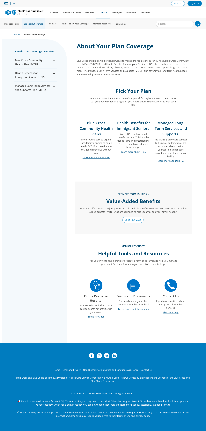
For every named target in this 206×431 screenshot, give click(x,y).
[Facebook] (91, 356)
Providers (145, 12)
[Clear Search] (190, 24)
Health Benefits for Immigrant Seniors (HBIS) (30, 75)
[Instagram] (99, 356)
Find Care (52, 23)
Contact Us (121, 24)
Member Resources (102, 23)
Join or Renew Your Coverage (75, 23)
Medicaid (103, 12)
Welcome (54, 12)
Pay (176, 3)
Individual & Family (72, 12)
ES (14, 3)
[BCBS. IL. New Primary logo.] (24, 12)
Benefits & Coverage (33, 24)
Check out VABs (133, 219)
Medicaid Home (11, 24)
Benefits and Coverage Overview (34, 51)
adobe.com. (161, 404)
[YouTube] (106, 356)
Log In (193, 3)
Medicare (89, 12)
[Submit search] (198, 24)
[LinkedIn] (114, 356)
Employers (117, 12)
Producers (131, 12)
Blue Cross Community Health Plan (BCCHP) (28, 62)
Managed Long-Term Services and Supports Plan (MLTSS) (32, 88)
